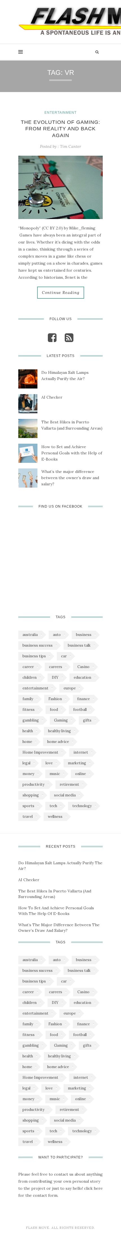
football (80, 709)
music (55, 773)
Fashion (55, 698)
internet (80, 752)
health (28, 731)
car (64, 656)
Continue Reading (60, 292)
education (82, 677)
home (27, 741)
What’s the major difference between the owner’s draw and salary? (70, 477)
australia (30, 634)
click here (93, 1188)
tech (53, 805)
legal (26, 763)
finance (83, 698)
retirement (69, 784)
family (28, 698)
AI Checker (51, 397)
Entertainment (60, 113)
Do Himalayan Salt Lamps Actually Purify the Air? (65, 375)
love (49, 763)
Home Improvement (40, 752)
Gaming (61, 720)
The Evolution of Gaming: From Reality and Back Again (60, 128)
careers (55, 666)
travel (28, 816)
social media (65, 795)
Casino (83, 666)
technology (82, 805)
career (28, 666)
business (83, 634)
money (28, 773)
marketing (77, 763)
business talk (79, 645)
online (80, 773)
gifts (87, 720)
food (54, 709)
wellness (55, 816)
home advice (58, 741)
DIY (55, 677)
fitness (29, 709)
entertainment (35, 688)
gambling (31, 720)
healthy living (59, 731)
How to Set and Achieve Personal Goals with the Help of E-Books (71, 453)
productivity (33, 784)
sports (28, 805)
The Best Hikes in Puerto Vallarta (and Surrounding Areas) (71, 425)
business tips (34, 656)
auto (57, 634)
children (30, 677)
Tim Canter (70, 146)
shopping (31, 795)
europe (70, 688)
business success (38, 645)
